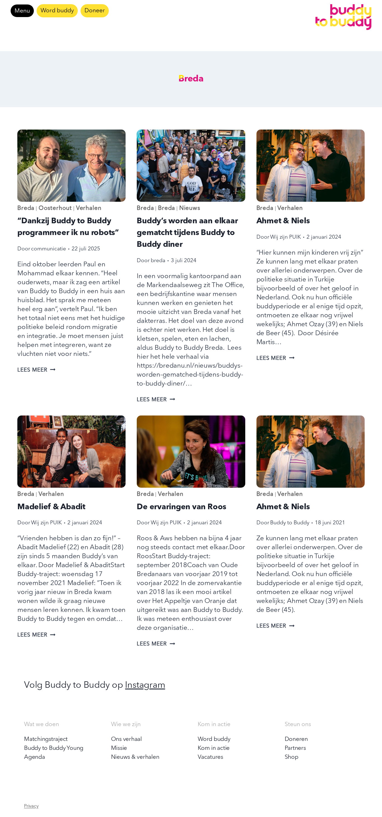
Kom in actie (214, 748)
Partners (295, 748)
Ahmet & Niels (283, 221)
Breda (25, 208)
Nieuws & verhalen (135, 757)
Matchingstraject (46, 739)
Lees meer (36, 370)
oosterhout (55, 208)
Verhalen (89, 208)
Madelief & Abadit (51, 507)
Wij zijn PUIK (285, 237)
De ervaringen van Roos (181, 507)
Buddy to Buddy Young (53, 748)
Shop (291, 757)
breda (158, 261)
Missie (119, 748)
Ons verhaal (126, 739)
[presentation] (71, 166)
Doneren (296, 739)
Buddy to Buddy (289, 523)
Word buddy (57, 11)
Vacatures (210, 757)
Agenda (34, 757)
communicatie (48, 249)
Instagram (145, 685)
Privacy (31, 806)
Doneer (94, 11)
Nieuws (189, 208)
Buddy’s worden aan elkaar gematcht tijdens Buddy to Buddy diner (187, 233)
